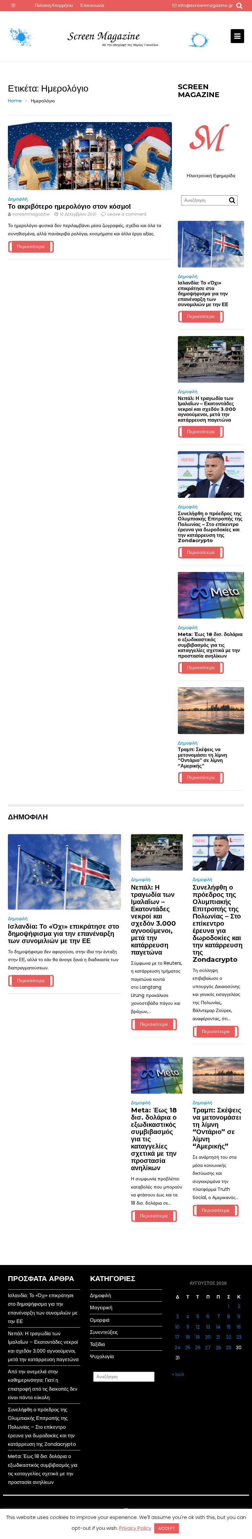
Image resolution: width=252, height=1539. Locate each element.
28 (218, 1347)
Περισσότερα (31, 246)
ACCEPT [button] (166, 1528)
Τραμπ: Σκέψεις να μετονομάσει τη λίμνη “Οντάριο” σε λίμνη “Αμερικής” (202, 757)
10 (177, 1327)
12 (198, 1327)
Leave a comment (127, 214)
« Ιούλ (178, 1374)
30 (239, 1347)
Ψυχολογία (102, 1356)
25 (187, 1347)
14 (218, 1327)
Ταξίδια (97, 1344)
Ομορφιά (100, 1320)
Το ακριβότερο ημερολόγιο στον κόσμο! (69, 206)
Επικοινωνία (92, 5)
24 (177, 1347)
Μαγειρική (101, 1307)
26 (197, 1347)
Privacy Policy (135, 1528)
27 (208, 1347)
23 (239, 1337)
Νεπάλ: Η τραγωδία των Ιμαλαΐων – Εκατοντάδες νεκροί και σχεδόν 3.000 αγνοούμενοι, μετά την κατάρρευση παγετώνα (207, 409)
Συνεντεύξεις (104, 1332)
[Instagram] (13, 5)
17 (177, 1337)
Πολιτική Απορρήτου (54, 5)
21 (218, 1337)
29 (228, 1347)
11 (187, 1327)
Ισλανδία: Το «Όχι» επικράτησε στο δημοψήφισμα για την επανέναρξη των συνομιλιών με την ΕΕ (203, 293)
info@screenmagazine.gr (205, 5)
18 (188, 1337)
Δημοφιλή (18, 199)
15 (229, 1327)
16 (239, 1327)
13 (208, 1327)
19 (198, 1337)
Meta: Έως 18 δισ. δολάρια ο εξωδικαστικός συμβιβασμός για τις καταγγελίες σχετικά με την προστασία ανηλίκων (210, 645)
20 (208, 1337)
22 (228, 1337)
